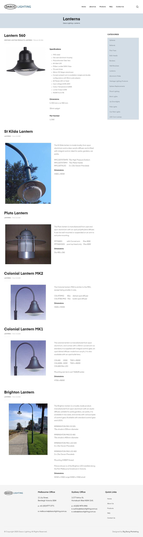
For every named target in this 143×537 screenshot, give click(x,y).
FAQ (110, 7)
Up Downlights (115, 101)
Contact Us (120, 7)
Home (84, 7)
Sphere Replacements (117, 86)
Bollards (112, 45)
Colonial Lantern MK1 (23, 329)
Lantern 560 (14, 36)
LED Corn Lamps (116, 117)
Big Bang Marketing (130, 532)
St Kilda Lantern (18, 132)
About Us (93, 7)
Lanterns (28, 40)
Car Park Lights (115, 112)
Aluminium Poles (115, 76)
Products (103, 7)
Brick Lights (113, 96)
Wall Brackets (114, 66)
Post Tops (113, 50)
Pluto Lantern (16, 213)
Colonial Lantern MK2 (23, 274)
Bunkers (112, 61)
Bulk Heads (113, 55)
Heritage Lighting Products (14, 40)
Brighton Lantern (19, 392)
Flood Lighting (114, 91)
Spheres (112, 40)
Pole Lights (113, 107)
